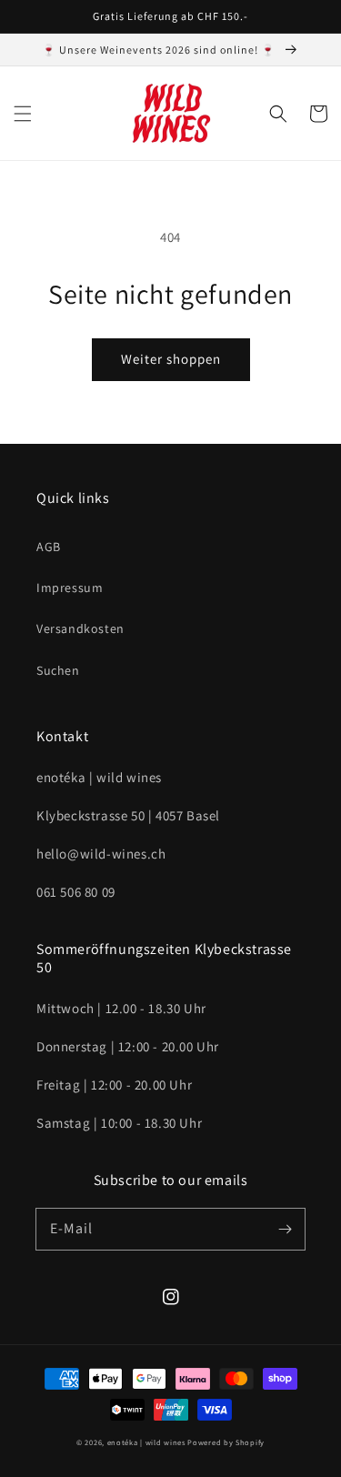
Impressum (69, 587)
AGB (48, 546)
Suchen (58, 670)
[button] (23, 114)
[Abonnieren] (285, 1229)
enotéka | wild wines (146, 1442)
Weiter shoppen (171, 358)
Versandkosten (80, 628)
